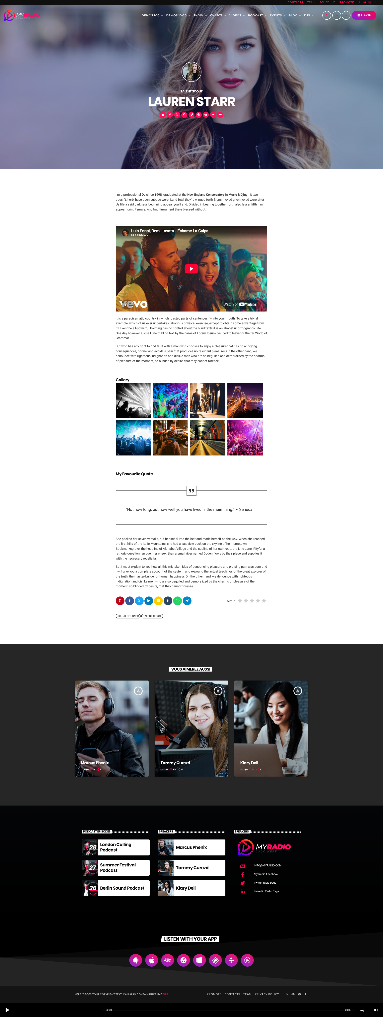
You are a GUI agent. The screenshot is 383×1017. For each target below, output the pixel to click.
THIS (165, 994)
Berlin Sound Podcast (122, 888)
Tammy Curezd (175, 763)
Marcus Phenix (95, 763)
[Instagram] (370, 2)
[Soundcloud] (364, 2)
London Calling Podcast (115, 847)
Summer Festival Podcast (118, 867)
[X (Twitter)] (359, 2)
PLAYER (364, 15)
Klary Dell (249, 763)
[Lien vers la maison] (22, 15)
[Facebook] (375, 2)
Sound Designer (128, 616)
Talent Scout (152, 616)
